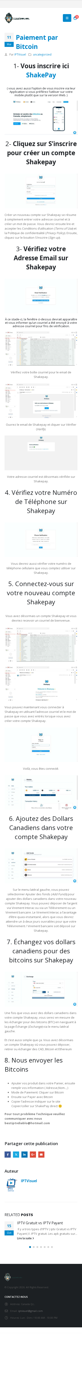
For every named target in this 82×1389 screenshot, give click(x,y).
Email (41, 1154)
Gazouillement (16, 1154)
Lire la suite (24, 1238)
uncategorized (42, 54)
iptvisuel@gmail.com (30, 1311)
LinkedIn (24, 1154)
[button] (67, 18)
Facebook (8, 1154)
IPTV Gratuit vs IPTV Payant (40, 1222)
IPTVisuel (20, 54)
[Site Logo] (17, 17)
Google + (33, 1154)
